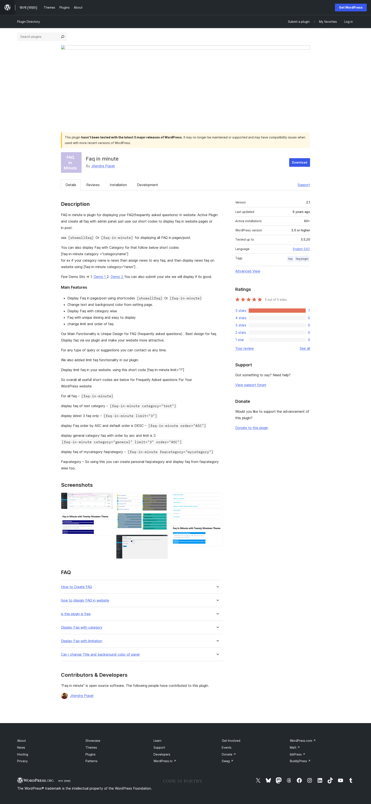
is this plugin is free (76, 614)
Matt (295, 747)
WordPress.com (303, 740)
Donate (229, 754)
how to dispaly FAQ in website (85, 600)
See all (305, 348)
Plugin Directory (28, 21)
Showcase (92, 740)
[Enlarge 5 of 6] (217, 498)
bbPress (297, 754)
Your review (244, 348)
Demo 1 (100, 277)
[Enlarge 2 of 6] (107, 518)
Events (226, 747)
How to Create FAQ (76, 587)
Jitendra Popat (103, 166)
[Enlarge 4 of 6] (162, 540)
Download (299, 162)
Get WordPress (351, 7)
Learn (157, 740)
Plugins (90, 754)
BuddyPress (300, 761)
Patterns (91, 761)
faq (290, 258)
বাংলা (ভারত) (64, 781)
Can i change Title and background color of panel (100, 654)
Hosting (22, 754)
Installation (118, 185)
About (21, 740)
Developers (162, 754)
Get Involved (231, 740)
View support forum (250, 385)
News (21, 747)
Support (304, 185)
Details (70, 185)
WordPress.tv (165, 761)
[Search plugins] (62, 36)
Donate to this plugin (251, 428)
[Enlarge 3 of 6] (162, 498)
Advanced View (247, 271)
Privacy (22, 761)
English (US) (301, 249)
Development (147, 185)
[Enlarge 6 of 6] (217, 529)
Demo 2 (117, 277)
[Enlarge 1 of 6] (107, 498)
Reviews (93, 185)
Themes (91, 747)
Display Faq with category (81, 627)
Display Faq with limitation (81, 641)
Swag (227, 761)
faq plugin (302, 258)
